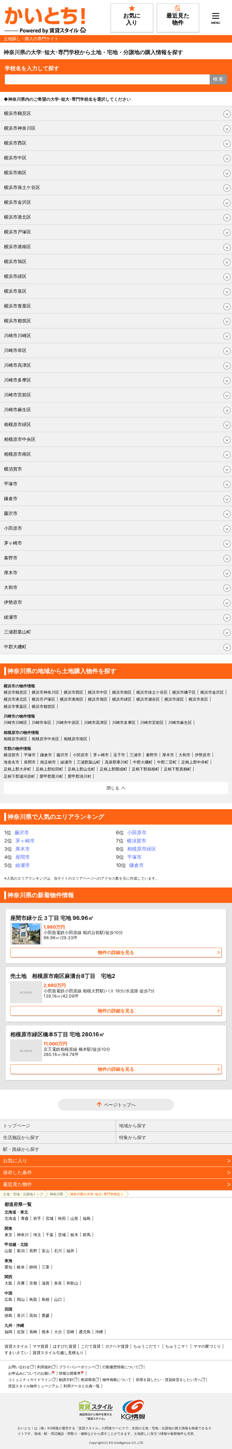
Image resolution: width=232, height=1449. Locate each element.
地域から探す (132, 1125)
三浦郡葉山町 (17, 632)
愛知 (8, 1267)
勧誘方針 (66, 1379)
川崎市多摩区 (17, 380)
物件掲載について (116, 1379)
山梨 (8, 1250)
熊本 (46, 1331)
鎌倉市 (11, 498)
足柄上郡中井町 (195, 762)
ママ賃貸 (40, 1346)
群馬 (87, 1234)
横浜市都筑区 (17, 321)
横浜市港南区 (17, 246)
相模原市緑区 (17, 424)
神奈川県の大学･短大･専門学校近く (97, 1194)
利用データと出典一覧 (81, 1386)
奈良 (58, 1283)
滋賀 (46, 1283)
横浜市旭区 (15, 261)
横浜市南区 (15, 172)
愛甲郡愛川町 (51, 776)
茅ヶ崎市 (13, 543)
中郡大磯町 (15, 647)
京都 (33, 1283)
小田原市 (13, 528)
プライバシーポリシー (77, 1367)
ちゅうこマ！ (177, 1346)
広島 (8, 1299)
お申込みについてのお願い (30, 1373)
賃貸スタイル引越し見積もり (58, 1352)
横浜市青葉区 (17, 306)
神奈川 (23, 1234)
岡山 (21, 1299)
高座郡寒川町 (116, 762)
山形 (74, 1218)
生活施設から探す (21, 1137)
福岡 (8, 1331)
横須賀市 (13, 469)
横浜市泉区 (15, 291)
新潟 (21, 1250)
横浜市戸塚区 (17, 232)
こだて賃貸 (91, 1346)
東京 (8, 1234)
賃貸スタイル (16, 1346)
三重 (46, 1267)
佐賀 (21, 1331)
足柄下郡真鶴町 (177, 769)
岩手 (37, 1218)
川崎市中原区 (67, 722)
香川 (21, 1315)
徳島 (8, 1315)
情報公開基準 (70, 1373)
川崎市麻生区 (17, 409)
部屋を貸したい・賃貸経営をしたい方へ (168, 1379)
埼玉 (37, 1234)
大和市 (11, 587)
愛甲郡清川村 (79, 776)
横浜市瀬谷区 (148, 699)
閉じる (113, 787)
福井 (70, 1250)
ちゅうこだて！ (147, 1346)
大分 (58, 1331)
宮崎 (70, 1331)
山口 (58, 1299)
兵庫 (21, 1283)
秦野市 (11, 558)
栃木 (74, 1234)
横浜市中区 (15, 158)
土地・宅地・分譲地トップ (23, 1194)
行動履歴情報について (120, 1367)
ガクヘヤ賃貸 (117, 1346)
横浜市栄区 (174, 699)
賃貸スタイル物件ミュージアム (33, 1386)
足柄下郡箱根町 (145, 769)
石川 (58, 1250)
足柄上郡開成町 (113, 769)
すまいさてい (16, 1352)
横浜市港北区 (17, 217)
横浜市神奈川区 (20, 128)
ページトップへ (120, 1105)
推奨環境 (88, 1379)
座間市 (30, 762)
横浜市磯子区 (184, 692)
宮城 (49, 1218)
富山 (46, 1250)
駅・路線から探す (21, 1149)
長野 (33, 1250)
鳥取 (33, 1299)
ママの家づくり (207, 1346)
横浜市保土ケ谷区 (22, 187)
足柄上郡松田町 (49, 769)
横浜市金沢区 (17, 202)
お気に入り (15, 1161)
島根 (46, 1299)
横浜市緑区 (15, 276)
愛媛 (46, 1315)
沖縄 (99, 1331)
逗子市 (119, 754)
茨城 (62, 1234)
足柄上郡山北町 (81, 769)
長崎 (33, 1331)
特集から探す (132, 1137)
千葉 (49, 1234)
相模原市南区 (17, 454)
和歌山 (72, 1283)
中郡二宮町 (167, 762)
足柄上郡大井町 (17, 769)
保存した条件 (17, 1172)
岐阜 (21, 1267)
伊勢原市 (13, 602)
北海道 (10, 1218)
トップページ (16, 1125)
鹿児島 (85, 1331)
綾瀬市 (11, 617)
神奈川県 (56, 1194)
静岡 (33, 1267)
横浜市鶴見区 (17, 113)
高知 (33, 1315)
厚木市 (11, 572)
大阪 (8, 1283)
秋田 (62, 1218)
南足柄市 (48, 762)
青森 (25, 1218)
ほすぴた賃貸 (64, 1346)
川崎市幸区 (15, 350)
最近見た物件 (17, 1184)
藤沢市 (11, 513)
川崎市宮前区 (17, 395)
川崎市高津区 (17, 365)
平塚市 (11, 484)
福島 (87, 1218)
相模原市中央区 (20, 439)
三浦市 (135, 754)
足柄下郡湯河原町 (19, 776)
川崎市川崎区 (17, 335)
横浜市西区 (15, 143)
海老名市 (11, 762)
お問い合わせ (19, 1367)
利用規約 (44, 1367)
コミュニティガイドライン (30, 1379)
